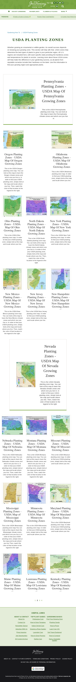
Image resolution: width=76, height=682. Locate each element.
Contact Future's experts (21, 659)
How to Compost (54, 636)
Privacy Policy (55, 659)
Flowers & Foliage (50, 11)
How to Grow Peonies (38, 636)
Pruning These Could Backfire (45, 16)
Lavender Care (38, 632)
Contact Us (21, 622)
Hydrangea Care (38, 619)
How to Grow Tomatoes (38, 622)
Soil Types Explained (55, 632)
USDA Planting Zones (30, 32)
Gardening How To (13, 32)
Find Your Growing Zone (55, 619)
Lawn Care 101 (54, 629)
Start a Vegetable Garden (54, 639)
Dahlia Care (38, 639)
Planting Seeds (54, 622)
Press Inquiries (21, 632)
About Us (21, 619)
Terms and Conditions (41, 659)
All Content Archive (21, 639)
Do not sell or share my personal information (38, 662)
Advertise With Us (21, 629)
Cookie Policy (67, 659)
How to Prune (54, 626)
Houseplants (34, 11)
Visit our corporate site (64, 676)
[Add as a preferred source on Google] (38, 669)
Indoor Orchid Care (38, 626)
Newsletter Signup (21, 626)
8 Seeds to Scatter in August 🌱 (22, 16)
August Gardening (19, 11)
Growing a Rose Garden (38, 629)
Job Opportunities (21, 636)
